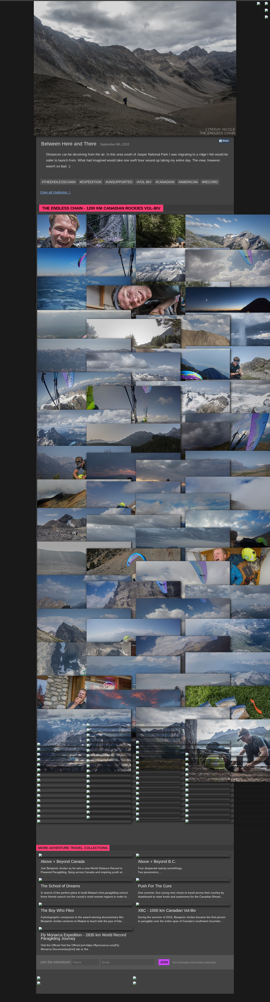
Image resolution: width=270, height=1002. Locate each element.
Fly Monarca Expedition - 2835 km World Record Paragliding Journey (83, 937)
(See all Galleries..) (55, 192)
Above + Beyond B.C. (157, 861)
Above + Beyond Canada (63, 861)
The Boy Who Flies (57, 910)
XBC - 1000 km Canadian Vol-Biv (167, 910)
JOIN (164, 962)
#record (210, 182)
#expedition (90, 182)
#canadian (165, 182)
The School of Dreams (60, 886)
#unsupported (119, 182)
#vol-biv (144, 182)
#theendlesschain (59, 182)
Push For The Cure (155, 886)
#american (188, 182)
